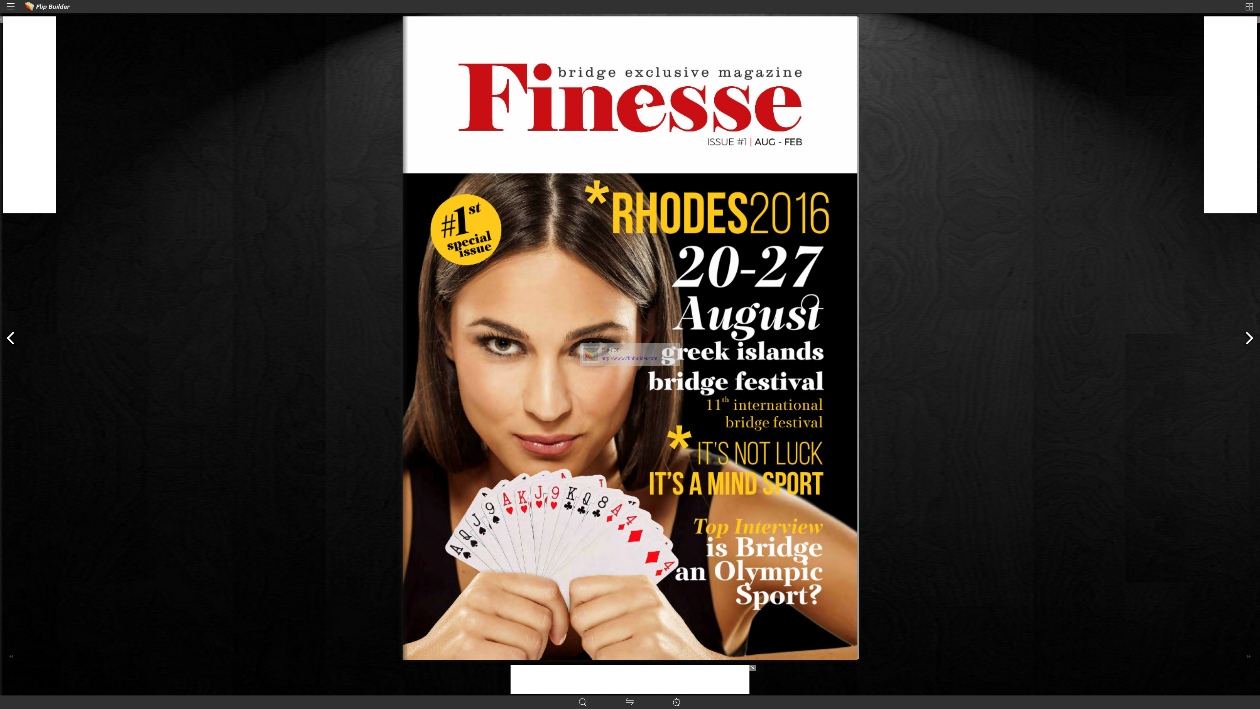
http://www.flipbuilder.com (629, 358)
